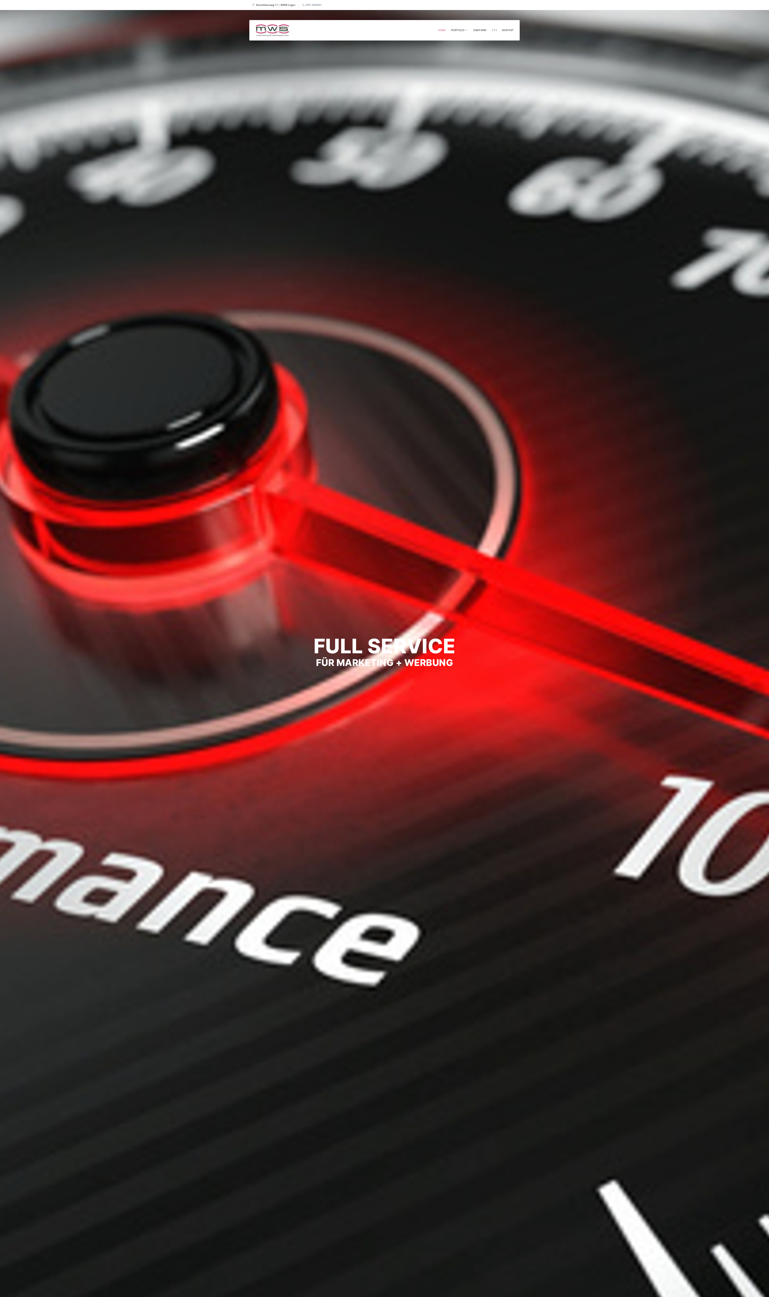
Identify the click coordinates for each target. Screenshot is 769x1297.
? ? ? (494, 30)
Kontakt (508, 30)
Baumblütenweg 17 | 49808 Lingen (275, 5)
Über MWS (480, 30)
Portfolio (458, 30)
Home (442, 30)
